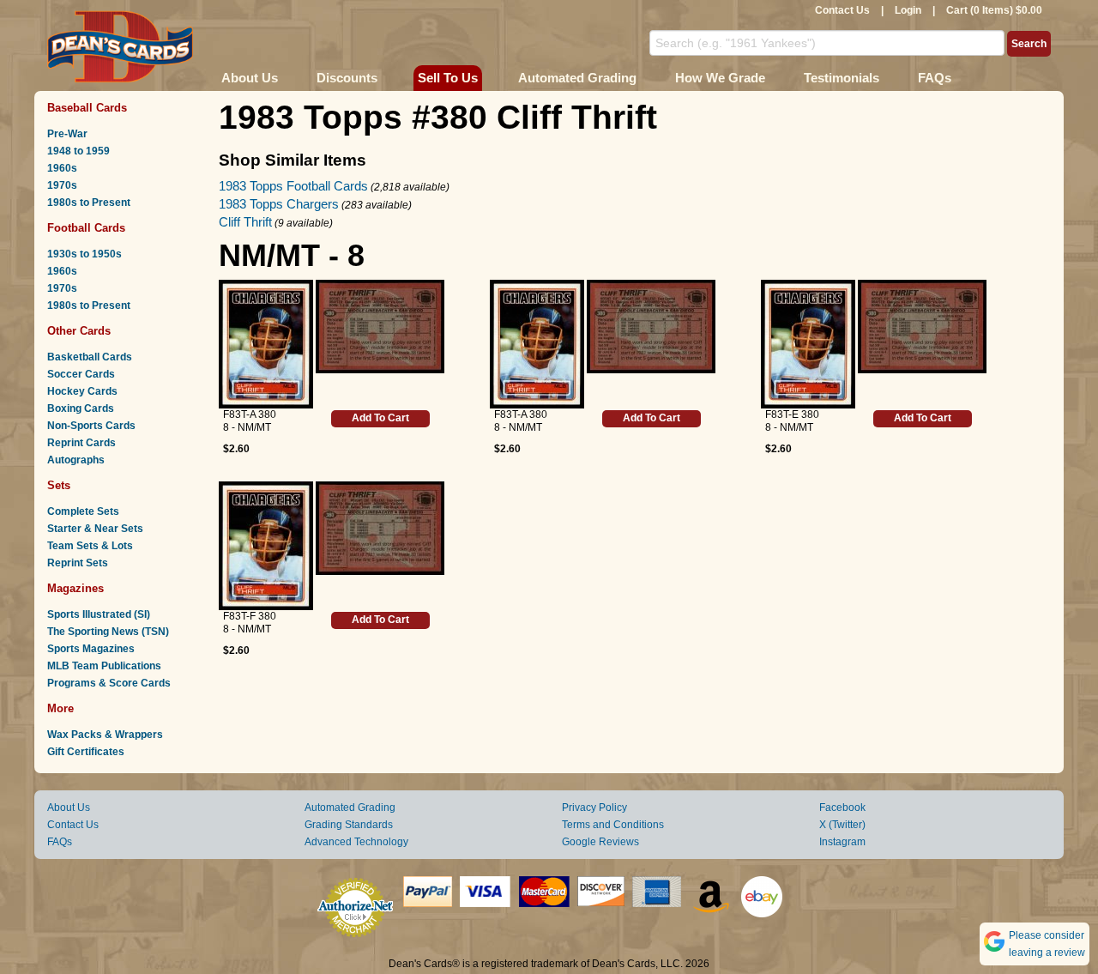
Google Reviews (600, 842)
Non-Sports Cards (91, 426)
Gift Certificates (85, 752)
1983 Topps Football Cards (293, 185)
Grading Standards (349, 825)
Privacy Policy (594, 808)
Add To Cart (380, 418)
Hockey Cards (82, 391)
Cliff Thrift (245, 222)
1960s (62, 168)
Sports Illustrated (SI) (98, 614)
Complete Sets (83, 511)
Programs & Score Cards (109, 683)
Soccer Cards (81, 374)
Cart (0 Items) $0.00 (994, 10)
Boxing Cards (80, 408)
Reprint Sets (77, 563)
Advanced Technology (356, 842)
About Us (249, 77)
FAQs (934, 77)
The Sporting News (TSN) (108, 632)
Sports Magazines (91, 649)
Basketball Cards (89, 357)
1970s (62, 185)
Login (908, 10)
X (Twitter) (842, 825)
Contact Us (842, 10)
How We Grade (720, 77)
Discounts (347, 77)
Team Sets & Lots (90, 546)
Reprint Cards (81, 443)
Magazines (75, 588)
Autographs (76, 460)
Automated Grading (577, 77)
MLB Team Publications (104, 666)
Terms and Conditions (613, 825)
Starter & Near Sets (95, 529)
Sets (58, 485)
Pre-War (67, 134)
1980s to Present (88, 203)
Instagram (842, 842)
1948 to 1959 (78, 151)
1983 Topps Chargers (279, 204)
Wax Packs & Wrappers (105, 735)
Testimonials (841, 77)
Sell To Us (448, 77)
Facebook (842, 808)
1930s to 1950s (84, 254)
